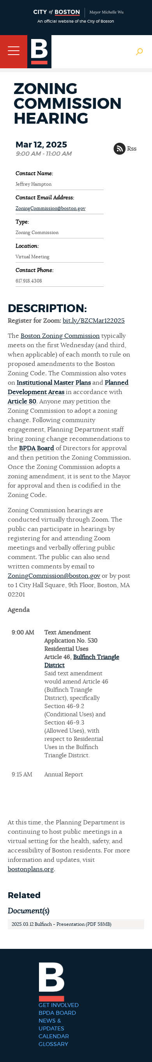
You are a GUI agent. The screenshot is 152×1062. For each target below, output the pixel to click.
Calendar (54, 1036)
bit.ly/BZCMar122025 (94, 321)
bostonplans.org (31, 869)
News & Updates (51, 1025)
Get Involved (59, 1005)
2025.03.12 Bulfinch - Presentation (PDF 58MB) (61, 924)
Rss (131, 149)
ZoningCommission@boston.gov (50, 208)
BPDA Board (57, 1013)
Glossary (53, 1044)
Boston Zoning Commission (60, 336)
